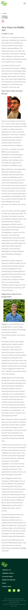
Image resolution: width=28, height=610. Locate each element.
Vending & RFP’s (8, 573)
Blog (4, 583)
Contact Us (6, 570)
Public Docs (6, 586)
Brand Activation (8, 580)
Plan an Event (7, 576)
